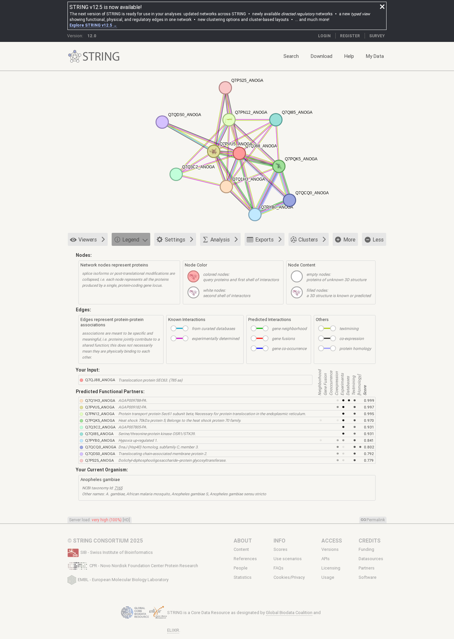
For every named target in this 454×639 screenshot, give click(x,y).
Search (291, 56)
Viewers (87, 239)
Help (349, 56)
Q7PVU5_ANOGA (100, 406)
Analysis (220, 239)
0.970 (369, 420)
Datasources (371, 558)
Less (378, 239)
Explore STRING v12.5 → (93, 25)
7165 (118, 487)
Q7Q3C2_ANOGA (100, 426)
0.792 (369, 453)
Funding (366, 549)
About (243, 540)
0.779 (369, 460)
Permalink (376, 519)
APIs (325, 558)
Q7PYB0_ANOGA (100, 440)
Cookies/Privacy (289, 577)
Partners (367, 568)
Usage (327, 577)
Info (279, 540)
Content (241, 549)
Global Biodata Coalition (289, 612)
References (245, 558)
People (241, 568)
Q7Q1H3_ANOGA (100, 400)
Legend (130, 239)
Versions (330, 549)
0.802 (369, 446)
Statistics (243, 577)
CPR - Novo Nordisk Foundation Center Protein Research (143, 565)
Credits (370, 540)
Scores (280, 549)
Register (350, 35)
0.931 (369, 426)
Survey (377, 35)
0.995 (369, 413)
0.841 (369, 440)
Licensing (330, 568)
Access (331, 540)
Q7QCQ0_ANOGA (100, 446)
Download (321, 56)
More (349, 239)
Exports (264, 239)
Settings (175, 239)
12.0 (91, 36)
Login (324, 35)
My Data (375, 56)
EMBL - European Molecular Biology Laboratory (123, 579)
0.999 (369, 400)
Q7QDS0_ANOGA (100, 453)
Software (368, 577)
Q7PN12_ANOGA (100, 413)
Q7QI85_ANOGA (99, 433)
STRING (74, 56)
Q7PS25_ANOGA (99, 460)
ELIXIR (173, 630)
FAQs (279, 568)
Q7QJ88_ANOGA (100, 379)
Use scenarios (288, 558)
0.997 (369, 406)
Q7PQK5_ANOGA (100, 420)
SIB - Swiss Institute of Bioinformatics (116, 552)
